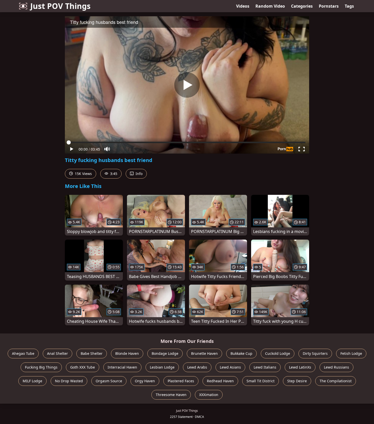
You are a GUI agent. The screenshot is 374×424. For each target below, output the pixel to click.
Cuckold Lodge (277, 353)
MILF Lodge (32, 380)
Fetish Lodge (351, 353)
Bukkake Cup (241, 353)
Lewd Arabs (197, 367)
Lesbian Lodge (162, 367)
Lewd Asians (230, 367)
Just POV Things (60, 6)
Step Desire (297, 380)
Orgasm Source (109, 380)
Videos (242, 6)
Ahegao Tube (23, 353)
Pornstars (329, 6)
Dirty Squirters (315, 353)
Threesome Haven (171, 394)
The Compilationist (336, 380)
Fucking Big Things (41, 367)
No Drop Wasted (69, 380)
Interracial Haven (122, 367)
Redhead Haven (220, 380)
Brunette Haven (204, 353)
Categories (302, 6)
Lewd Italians (265, 367)
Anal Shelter (57, 353)
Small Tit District (261, 380)
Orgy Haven (145, 380)
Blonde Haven (127, 353)
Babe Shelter (92, 353)
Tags (349, 6)
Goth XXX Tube (82, 367)
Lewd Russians (336, 367)
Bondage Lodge (165, 353)
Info (138, 173)
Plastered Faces (181, 380)
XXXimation (208, 394)
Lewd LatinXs (300, 367)
